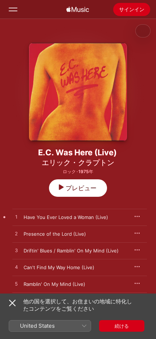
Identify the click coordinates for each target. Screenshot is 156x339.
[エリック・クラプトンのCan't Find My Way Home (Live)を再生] (16, 267)
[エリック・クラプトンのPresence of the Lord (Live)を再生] (16, 234)
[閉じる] (12, 303)
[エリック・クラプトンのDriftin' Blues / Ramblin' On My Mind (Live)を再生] (16, 250)
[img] (77, 9)
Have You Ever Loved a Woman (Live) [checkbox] (66, 217)
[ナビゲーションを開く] (13, 9)
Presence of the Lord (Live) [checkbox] (55, 234)
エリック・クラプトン (78, 162)
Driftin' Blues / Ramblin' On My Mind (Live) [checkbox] (71, 251)
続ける (122, 326)
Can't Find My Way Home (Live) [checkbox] (59, 267)
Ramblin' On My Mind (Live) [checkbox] (54, 284)
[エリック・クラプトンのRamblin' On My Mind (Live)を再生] (16, 284)
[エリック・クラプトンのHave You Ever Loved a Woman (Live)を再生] (16, 217)
